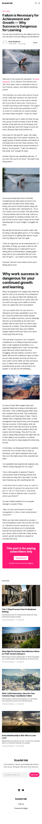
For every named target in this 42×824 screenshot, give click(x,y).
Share (35, 43)
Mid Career (6, 11)
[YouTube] (23, 790)
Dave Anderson (14, 42)
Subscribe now (21, 558)
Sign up (21, 804)
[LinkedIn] (19, 790)
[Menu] (39, 3)
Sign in (30, 563)
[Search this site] (35, 3)
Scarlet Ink (7, 3)
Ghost (25, 808)
